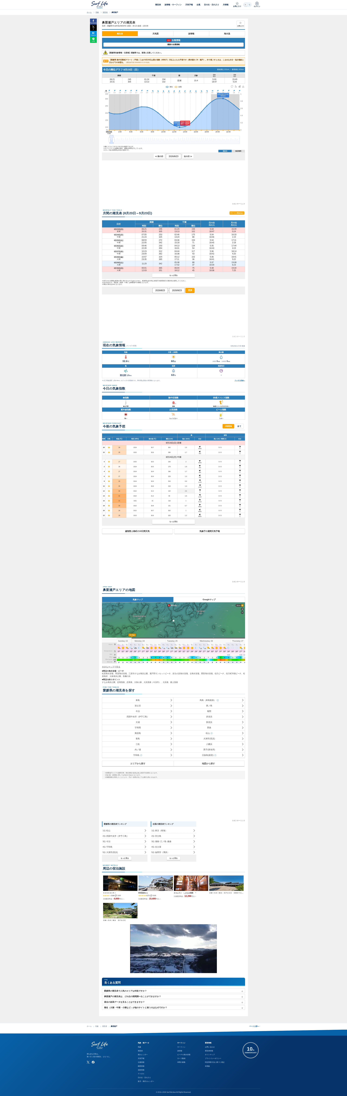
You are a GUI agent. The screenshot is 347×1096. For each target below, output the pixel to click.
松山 (208, 733)
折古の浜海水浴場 (180, 673)
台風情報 (141, 1062)
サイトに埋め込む (237, 213)
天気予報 (141, 1058)
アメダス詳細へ (240, 380)
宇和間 (138, 727)
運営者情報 (209, 1051)
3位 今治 (106, 841)
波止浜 (138, 705)
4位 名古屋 (156, 847)
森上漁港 (174, 682)
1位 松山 (106, 830)
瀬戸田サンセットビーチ (160, 673)
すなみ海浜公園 (108, 682)
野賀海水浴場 (121, 673)
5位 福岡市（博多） (160, 852)
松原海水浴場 (107, 673)
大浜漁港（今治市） (152, 682)
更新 (190, 290)
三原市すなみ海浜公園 (138, 673)
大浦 (138, 722)
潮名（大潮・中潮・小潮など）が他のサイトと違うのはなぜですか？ (135, 1007)
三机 (138, 744)
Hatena (93, 35)
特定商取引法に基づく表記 (214, 1062)
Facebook (93, 23)
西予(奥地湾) (209, 749)
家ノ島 (209, 705)
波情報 (191, 33)
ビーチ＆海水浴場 (183, 1055)
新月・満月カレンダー (146, 1081)
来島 (138, 700)
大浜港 (165, 682)
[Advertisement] (173, 183)
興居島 (138, 733)
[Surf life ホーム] (100, 5)
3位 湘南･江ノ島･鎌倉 (161, 841)
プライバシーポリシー (213, 1058)
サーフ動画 (181, 1058)
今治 (138, 711)
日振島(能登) (207, 755)
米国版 (207, 1066)
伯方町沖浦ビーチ (233, 673)
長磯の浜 (126, 676)
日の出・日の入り (144, 1077)
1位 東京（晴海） (159, 830)
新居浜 (209, 722)
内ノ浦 (138, 749)
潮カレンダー (143, 1055)
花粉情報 (141, 1070)
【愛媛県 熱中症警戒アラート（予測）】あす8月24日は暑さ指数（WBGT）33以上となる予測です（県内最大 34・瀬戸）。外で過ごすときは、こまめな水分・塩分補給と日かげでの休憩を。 (174, 61)
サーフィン (181, 1047)
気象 (97, 12)
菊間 (209, 711)
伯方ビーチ (219, 673)
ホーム (89, 12)
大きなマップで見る (111, 667)
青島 (138, 738)
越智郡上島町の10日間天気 (137, 531)
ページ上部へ (254, 1026)
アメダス (141, 1074)
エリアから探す (137, 763)
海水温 (227, 33)
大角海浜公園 (115, 676)
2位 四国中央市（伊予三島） (116, 836)
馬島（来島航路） (208, 700)
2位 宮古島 (156, 836)
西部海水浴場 (207, 673)
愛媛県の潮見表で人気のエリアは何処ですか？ (125, 991)
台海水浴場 (194, 673)
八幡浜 (209, 744)
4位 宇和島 (107, 847)
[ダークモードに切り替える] (247, 5)
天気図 (155, 33)
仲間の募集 (181, 1062)
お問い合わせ (210, 1047)
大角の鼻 (138, 682)
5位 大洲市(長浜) (110, 852)
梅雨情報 (141, 1066)
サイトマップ (210, 1055)
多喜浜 (209, 716)
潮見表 (105, 12)
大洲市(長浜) (209, 738)
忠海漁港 (121, 682)
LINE (93, 41)
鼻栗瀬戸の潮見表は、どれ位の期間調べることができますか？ (132, 996)
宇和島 (136, 755)
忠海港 (129, 682)
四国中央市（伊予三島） (138, 716)
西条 (209, 727)
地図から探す (208, 763)
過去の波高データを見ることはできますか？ (124, 1002)
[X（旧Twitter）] (88, 1062)
